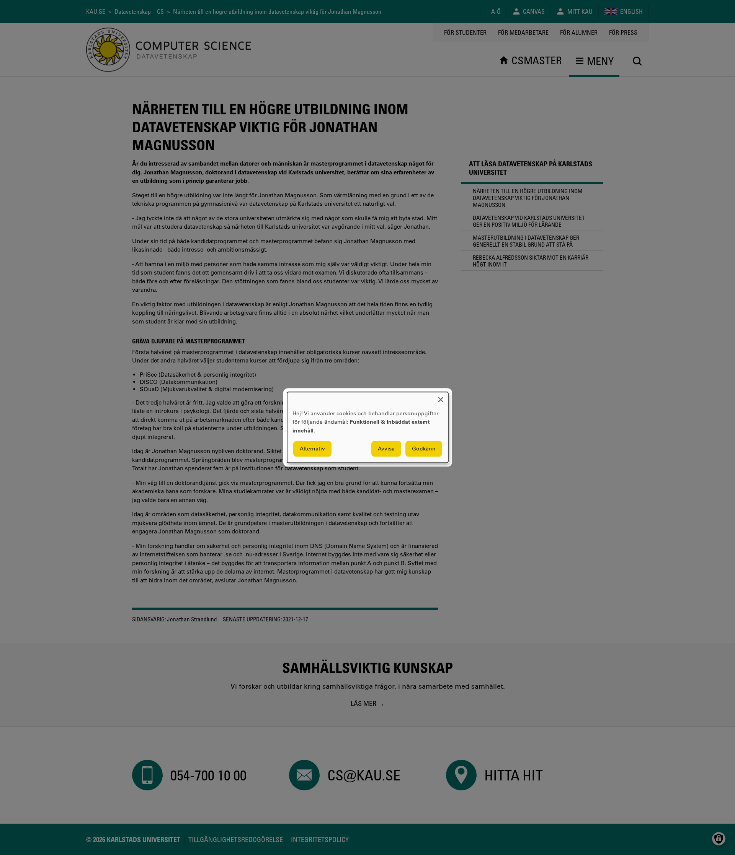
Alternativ (312, 448)
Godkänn (424, 448)
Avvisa (386, 448)
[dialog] (367, 427)
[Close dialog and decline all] (440, 396)
